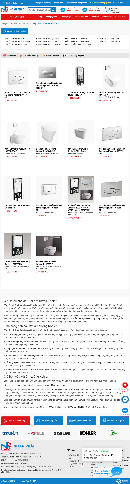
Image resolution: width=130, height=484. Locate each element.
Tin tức (71, 467)
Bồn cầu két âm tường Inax (15, 38)
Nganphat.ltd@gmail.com (16, 463)
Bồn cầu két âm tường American (17, 41)
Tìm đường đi (74, 461)
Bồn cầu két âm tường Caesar (47, 38)
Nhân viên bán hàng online (76, 3)
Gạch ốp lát (107, 17)
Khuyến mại (11, 55)
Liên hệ (71, 458)
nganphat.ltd (125, 390)
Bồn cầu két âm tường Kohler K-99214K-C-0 (46, 150)
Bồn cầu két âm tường (27, 24)
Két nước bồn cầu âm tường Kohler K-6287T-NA (17, 263)
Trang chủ (41, 17)
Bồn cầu (14, 24)
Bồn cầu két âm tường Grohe (16, 44)
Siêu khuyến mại (52, 55)
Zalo (15, 3)
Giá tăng (68, 55)
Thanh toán (58, 3)
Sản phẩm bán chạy (31, 55)
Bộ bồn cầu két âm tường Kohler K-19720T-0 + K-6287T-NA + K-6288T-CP (79, 207)
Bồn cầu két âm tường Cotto (47, 41)
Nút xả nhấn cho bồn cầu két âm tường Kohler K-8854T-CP (49, 207)
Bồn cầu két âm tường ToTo (77, 38)
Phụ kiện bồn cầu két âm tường (78, 44)
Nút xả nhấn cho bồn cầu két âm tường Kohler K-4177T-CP (17, 95)
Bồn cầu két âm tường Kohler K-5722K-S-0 (78, 150)
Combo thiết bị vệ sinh (102, 3)
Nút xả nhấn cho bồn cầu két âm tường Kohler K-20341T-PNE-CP (49, 85)
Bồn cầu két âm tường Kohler (108, 38)
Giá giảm (80, 55)
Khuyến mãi (118, 3)
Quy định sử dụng (76, 464)
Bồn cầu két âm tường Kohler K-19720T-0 (46, 263)
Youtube (23, 3)
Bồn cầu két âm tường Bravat (77, 41)
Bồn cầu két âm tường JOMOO (48, 44)
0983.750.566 (125, 415)
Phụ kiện (95, 17)
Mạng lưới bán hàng (43, 3)
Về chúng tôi (74, 455)
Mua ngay (17, 105)
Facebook (6, 3)
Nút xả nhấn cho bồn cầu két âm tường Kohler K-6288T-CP (112, 207)
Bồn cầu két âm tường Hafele (108, 41)
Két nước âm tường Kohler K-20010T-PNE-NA (81, 93)
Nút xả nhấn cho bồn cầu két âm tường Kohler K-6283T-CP (112, 151)
